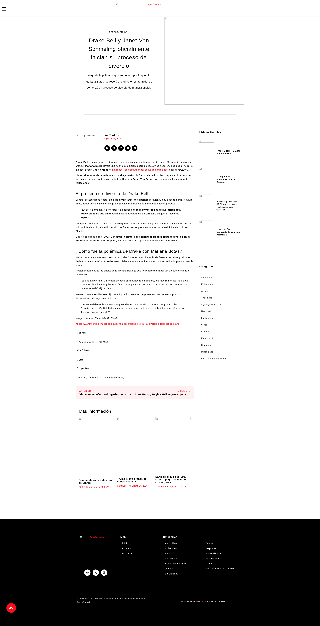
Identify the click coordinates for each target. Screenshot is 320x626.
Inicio (125, 543)
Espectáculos (118, 32)
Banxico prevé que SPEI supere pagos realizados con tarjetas (171, 479)
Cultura (205, 332)
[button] (107, 148)
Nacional (206, 311)
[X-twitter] (95, 572)
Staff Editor (112, 135)
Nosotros (127, 553)
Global (204, 325)
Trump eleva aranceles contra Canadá (132, 480)
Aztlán (204, 291)
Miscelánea (207, 352)
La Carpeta (207, 318)
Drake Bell (94, 378)
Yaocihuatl (206, 298)
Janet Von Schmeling (113, 378)
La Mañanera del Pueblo (214, 359)
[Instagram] (104, 572)
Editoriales (207, 284)
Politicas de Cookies (214, 601)
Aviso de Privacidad (190, 601)
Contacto (127, 548)
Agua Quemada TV (211, 304)
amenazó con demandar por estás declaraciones (140, 169)
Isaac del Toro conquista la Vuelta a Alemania (228, 232)
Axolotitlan (207, 277)
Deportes (206, 345)
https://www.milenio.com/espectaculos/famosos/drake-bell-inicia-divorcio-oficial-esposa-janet (128, 324)
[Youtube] (87, 572)
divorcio (81, 378)
